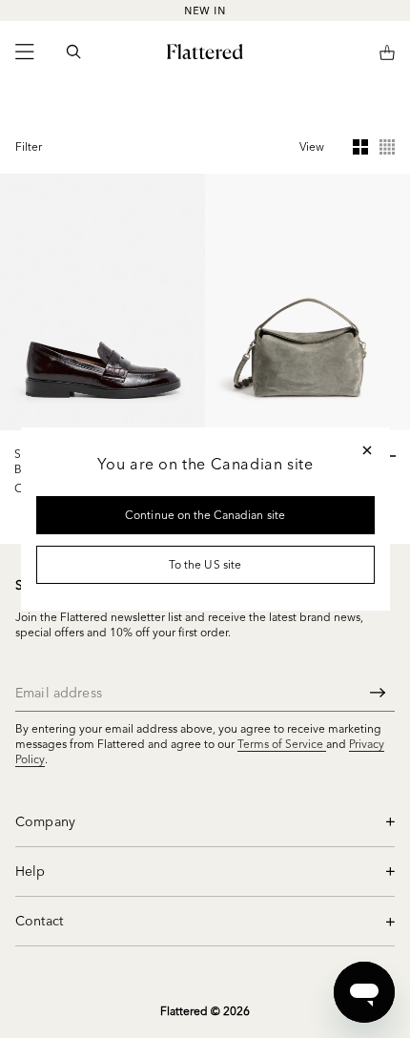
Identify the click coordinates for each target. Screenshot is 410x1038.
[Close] (367, 450)
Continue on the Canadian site (204, 515)
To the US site (205, 564)
